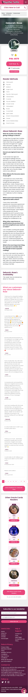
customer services (6, 674)
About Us (3, 633)
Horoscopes (4, 638)
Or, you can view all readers (14, 597)
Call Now (13, 64)
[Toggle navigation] (25, 2)
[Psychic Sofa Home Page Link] (11, 2)
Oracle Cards (16, 13)
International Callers (16, 689)
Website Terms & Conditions (6, 653)
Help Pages (18, 637)
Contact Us (18, 634)
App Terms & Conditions (5, 657)
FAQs (16, 635)
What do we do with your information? (7, 660)
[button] (14, 7)
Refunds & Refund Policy (6, 650)
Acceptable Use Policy (20, 640)
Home (3, 13)
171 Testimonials (15, 68)
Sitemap (3, 691)
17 (21, 481)
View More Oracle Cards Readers (14, 592)
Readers (3, 635)
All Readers (9, 13)
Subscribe (13, 621)
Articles (3, 637)
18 (24, 481)
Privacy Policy (5, 647)
